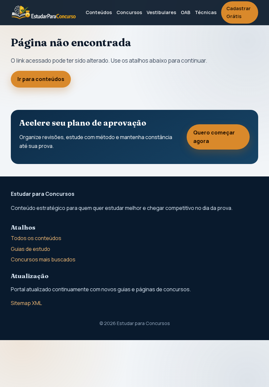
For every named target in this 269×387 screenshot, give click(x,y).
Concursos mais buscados (43, 259)
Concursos (129, 12)
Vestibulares (161, 12)
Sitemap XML (26, 303)
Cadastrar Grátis (238, 12)
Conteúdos (99, 12)
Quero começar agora (214, 137)
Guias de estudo (30, 249)
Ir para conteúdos (40, 79)
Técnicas (206, 12)
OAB (185, 12)
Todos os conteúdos (36, 238)
